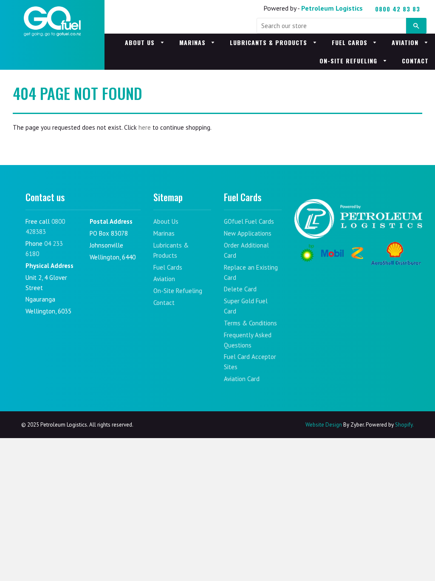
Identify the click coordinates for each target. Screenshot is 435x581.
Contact (415, 60)
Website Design (323, 424)
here (144, 127)
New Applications (247, 233)
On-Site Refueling (349, 60)
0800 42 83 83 (397, 8)
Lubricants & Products (269, 42)
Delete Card (240, 289)
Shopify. (404, 424)
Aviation (406, 42)
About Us (141, 42)
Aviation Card (242, 379)
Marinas (193, 42)
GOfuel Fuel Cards (249, 221)
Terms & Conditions (250, 323)
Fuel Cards (351, 42)
